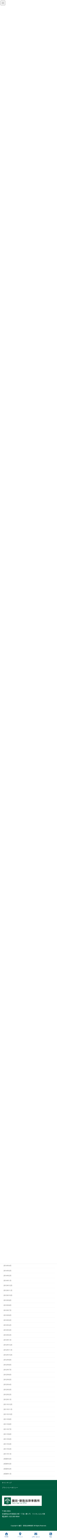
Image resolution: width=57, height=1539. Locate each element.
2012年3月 (7, 1389)
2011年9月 (7, 1419)
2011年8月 (7, 1424)
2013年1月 (7, 1340)
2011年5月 (7, 1439)
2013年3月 (7, 1330)
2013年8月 (7, 1305)
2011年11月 (8, 1409)
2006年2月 (7, 1469)
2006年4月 (7, 1459)
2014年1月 (7, 1280)
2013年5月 (7, 1320)
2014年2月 (7, 1275)
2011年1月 (7, 1454)
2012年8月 (7, 1364)
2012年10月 (8, 1355)
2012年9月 (7, 1360)
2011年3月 (7, 1444)
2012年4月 (7, 1384)
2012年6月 (7, 1374)
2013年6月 (7, 1315)
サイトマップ (7, 1482)
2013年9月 (7, 1300)
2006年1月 (7, 1474)
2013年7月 (7, 1310)
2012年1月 (7, 1399)
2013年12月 (8, 1285)
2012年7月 (7, 1369)
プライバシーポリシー (10, 1487)
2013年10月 (8, 1295)
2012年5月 (7, 1379)
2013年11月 (8, 1290)
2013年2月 (7, 1335)
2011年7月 (7, 1429)
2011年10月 (8, 1414)
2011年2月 (7, 1449)
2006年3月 (7, 1464)
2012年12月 (8, 1345)
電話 (50, 1537)
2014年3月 (7, 1270)
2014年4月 (7, 1265)
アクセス (20, 1537)
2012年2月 (7, 1394)
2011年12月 (8, 1404)
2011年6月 (7, 1434)
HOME (6, 1537)
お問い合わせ (36, 1537)
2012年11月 (8, 1350)
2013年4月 (7, 1325)
